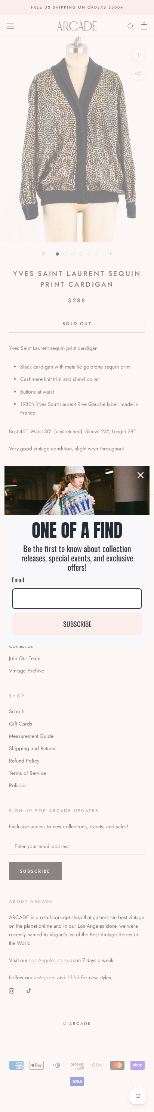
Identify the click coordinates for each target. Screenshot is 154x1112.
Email (18, 579)
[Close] (141, 475)
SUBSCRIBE (77, 624)
